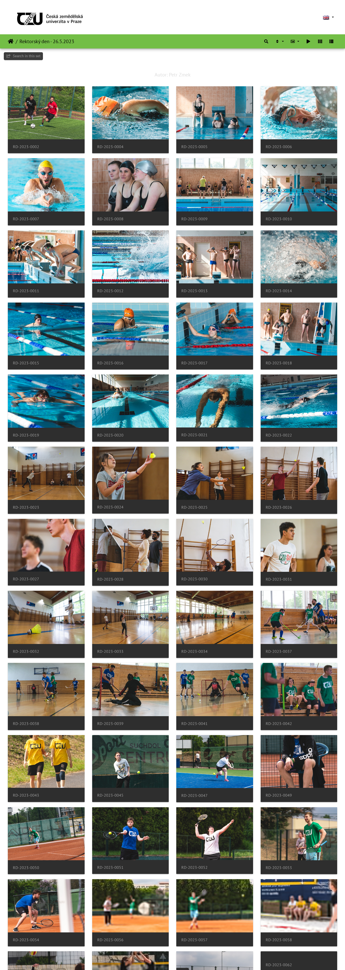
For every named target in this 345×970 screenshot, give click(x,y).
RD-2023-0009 (194, 219)
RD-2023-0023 (26, 507)
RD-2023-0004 (110, 146)
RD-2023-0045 (110, 795)
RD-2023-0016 (110, 363)
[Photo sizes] (295, 41)
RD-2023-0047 (194, 795)
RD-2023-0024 (110, 507)
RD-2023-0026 (279, 507)
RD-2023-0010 (279, 219)
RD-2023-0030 (194, 579)
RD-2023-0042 (279, 723)
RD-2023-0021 (194, 435)
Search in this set (26, 55)
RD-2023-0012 (110, 290)
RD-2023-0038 (26, 723)
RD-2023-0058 (279, 939)
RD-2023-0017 (194, 363)
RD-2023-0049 (279, 795)
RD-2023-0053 (279, 867)
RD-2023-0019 (26, 435)
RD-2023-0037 (279, 651)
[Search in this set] (266, 41)
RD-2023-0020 (110, 435)
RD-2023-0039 (110, 723)
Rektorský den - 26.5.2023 (46, 41)
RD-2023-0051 (110, 867)
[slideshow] (308, 41)
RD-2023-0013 (194, 290)
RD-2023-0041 (194, 723)
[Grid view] (320, 41)
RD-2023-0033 (110, 651)
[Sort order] (279, 41)
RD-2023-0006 (279, 146)
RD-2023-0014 (279, 290)
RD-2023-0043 (26, 795)
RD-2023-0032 (26, 651)
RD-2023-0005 (194, 146)
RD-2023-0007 (26, 219)
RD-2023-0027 (26, 579)
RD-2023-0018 (279, 363)
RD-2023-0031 (279, 579)
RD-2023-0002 (26, 146)
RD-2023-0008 (110, 219)
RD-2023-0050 (26, 867)
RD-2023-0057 (194, 939)
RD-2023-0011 (26, 290)
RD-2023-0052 (194, 867)
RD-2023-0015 (26, 363)
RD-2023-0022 (279, 435)
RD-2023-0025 (194, 507)
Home (11, 41)
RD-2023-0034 (194, 651)
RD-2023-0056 (110, 939)
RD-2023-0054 (26, 939)
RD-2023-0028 (110, 579)
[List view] (331, 41)
